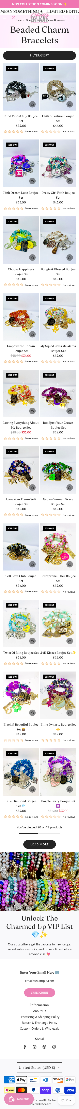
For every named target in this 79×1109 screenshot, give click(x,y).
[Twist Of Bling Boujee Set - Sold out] (21, 641)
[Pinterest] (44, 1046)
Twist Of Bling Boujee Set (21, 653)
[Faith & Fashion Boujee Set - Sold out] (58, 104)
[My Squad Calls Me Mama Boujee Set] (58, 317)
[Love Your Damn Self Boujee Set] (21, 470)
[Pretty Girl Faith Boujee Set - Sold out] (58, 181)
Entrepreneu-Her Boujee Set (58, 578)
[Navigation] (4, 17)
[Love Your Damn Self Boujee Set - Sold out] (21, 487)
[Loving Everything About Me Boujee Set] (21, 393)
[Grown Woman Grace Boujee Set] (58, 470)
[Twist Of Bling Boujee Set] (21, 623)
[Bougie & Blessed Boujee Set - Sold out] (58, 257)
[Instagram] (34, 1046)
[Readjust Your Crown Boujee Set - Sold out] (58, 411)
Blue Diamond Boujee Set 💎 (20, 803)
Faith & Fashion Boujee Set (58, 118)
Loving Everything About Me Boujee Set (20, 425)
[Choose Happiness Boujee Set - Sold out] (21, 257)
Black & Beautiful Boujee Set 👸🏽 (20, 727)
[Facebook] (24, 1046)
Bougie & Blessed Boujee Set (58, 271)
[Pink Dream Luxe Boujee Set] (21, 163)
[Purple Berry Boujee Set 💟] (58, 772)
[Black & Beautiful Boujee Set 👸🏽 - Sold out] (21, 713)
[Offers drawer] (13, 17)
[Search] (65, 17)
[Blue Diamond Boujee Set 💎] (21, 772)
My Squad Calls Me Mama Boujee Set (58, 348)
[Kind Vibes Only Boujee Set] (21, 87)
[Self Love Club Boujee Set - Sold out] (21, 564)
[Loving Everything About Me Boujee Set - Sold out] (21, 411)
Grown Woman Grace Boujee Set (58, 501)
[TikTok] (54, 1046)
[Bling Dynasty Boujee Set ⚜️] (58, 695)
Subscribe (39, 992)
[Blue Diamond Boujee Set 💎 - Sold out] (21, 789)
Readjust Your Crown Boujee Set (58, 425)
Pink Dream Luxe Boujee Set (20, 195)
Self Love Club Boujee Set (20, 578)
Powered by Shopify (40, 1104)
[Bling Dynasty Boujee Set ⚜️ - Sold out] (58, 713)
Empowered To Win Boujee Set (21, 348)
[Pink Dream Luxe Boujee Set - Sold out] (21, 181)
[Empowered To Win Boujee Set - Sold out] (21, 334)
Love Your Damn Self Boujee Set (21, 501)
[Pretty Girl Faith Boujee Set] (58, 163)
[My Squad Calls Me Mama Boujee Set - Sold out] (58, 334)
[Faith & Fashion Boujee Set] (58, 87)
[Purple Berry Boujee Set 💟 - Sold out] (58, 789)
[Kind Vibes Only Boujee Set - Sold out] (21, 104)
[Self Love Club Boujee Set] (21, 546)
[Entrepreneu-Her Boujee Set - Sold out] (58, 564)
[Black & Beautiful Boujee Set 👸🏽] (21, 695)
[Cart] (73, 17)
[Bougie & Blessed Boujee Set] (58, 240)
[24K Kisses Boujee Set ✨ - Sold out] (58, 641)
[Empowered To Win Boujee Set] (21, 317)
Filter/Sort (39, 55)
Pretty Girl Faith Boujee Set (58, 195)
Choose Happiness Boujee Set (21, 271)
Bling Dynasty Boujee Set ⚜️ (58, 727)
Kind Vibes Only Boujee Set (21, 118)
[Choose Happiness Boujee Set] (21, 240)
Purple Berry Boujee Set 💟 (58, 803)
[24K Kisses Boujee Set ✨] (58, 623)
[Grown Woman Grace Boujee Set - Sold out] (58, 487)
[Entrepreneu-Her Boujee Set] (58, 546)
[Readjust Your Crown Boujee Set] (58, 393)
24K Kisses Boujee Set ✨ (58, 653)
